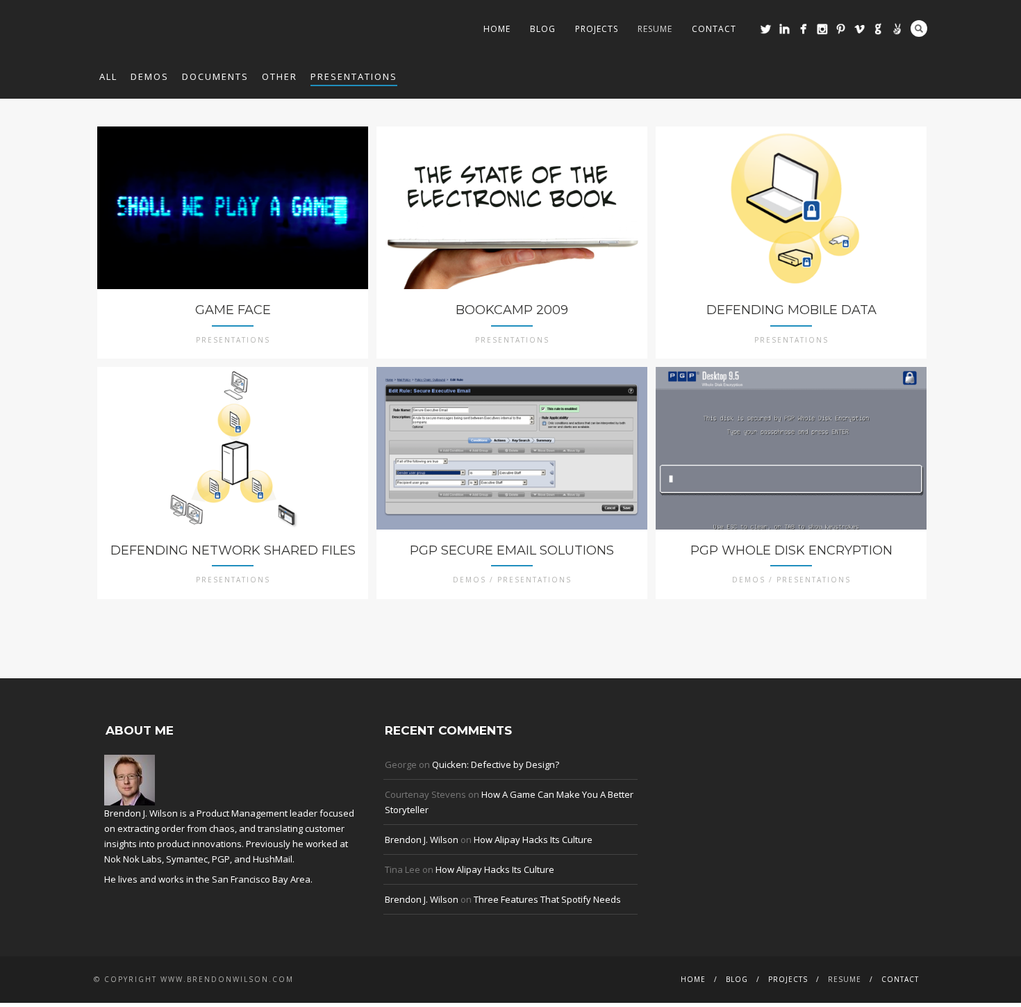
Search (919, 28)
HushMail (272, 859)
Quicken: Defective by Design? (495, 764)
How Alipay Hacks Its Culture (533, 839)
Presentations (353, 76)
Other (279, 76)
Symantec (187, 859)
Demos (150, 76)
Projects (596, 29)
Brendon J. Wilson (421, 839)
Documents (215, 76)
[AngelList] (897, 29)
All (108, 76)
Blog (543, 29)
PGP (221, 859)
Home (496, 29)
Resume (655, 29)
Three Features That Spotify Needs (547, 899)
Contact (714, 29)
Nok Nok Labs (133, 859)
